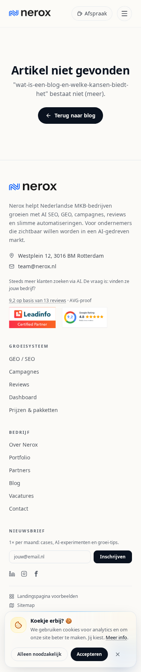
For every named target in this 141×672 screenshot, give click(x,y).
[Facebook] (36, 574)
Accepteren (89, 654)
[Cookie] (18, 624)
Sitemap (26, 605)
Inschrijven (113, 556)
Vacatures (21, 495)
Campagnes (24, 371)
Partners (19, 470)
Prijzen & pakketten (33, 410)
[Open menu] (124, 13)
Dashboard (23, 397)
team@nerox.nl (37, 266)
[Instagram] (24, 574)
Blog (14, 483)
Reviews (19, 384)
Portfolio (19, 457)
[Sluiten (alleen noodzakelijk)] (117, 654)
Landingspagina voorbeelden (47, 596)
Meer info (116, 637)
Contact (18, 508)
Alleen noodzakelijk (39, 654)
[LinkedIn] (12, 574)
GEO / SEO (22, 358)
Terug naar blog (75, 115)
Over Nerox (23, 444)
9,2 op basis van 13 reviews (37, 300)
